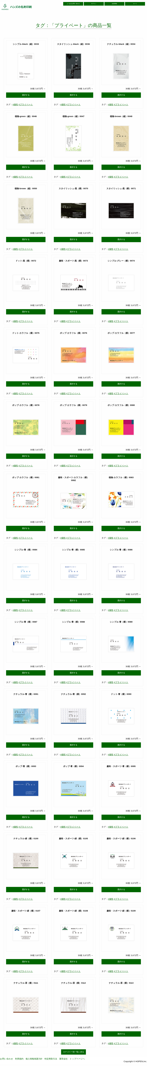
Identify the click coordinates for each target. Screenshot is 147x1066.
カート (135, 3)
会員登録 (114, 3)
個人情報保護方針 (34, 1059)
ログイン (93, 3)
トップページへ (77, 1059)
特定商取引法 (50, 1059)
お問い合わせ (6, 1059)
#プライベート (26, 104)
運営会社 (63, 1059)
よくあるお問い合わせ (73, 3)
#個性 (15, 104)
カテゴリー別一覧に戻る (73, 1052)
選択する (26, 95)
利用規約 (19, 1059)
